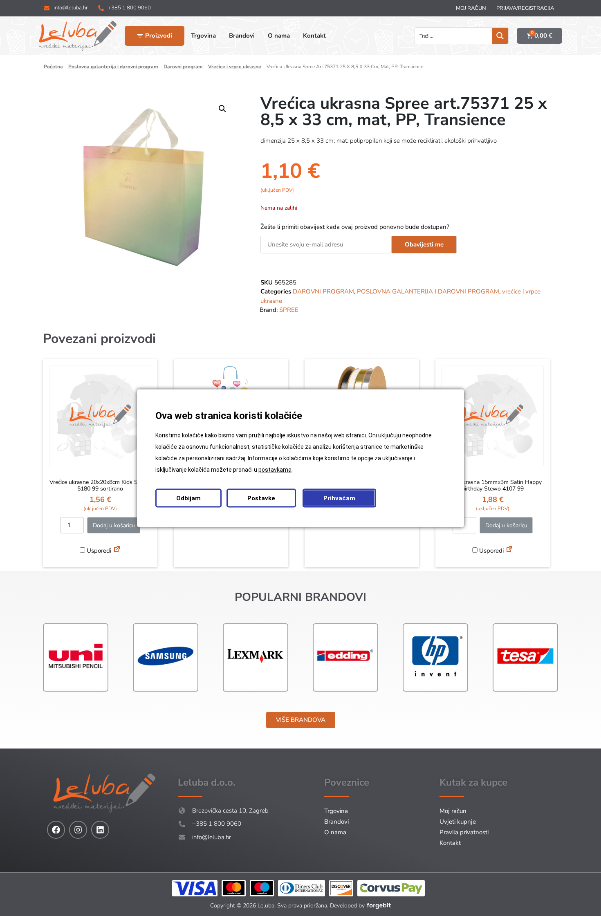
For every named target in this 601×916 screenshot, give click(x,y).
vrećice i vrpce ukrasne (234, 66)
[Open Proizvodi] (140, 35)
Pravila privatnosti (464, 832)
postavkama (275, 469)
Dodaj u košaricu (114, 525)
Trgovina (336, 811)
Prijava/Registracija (525, 8)
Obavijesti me (424, 244)
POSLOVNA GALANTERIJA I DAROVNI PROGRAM (113, 66)
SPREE (288, 310)
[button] (222, 108)
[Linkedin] (100, 830)
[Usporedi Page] (117, 550)
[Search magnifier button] (500, 36)
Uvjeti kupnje (458, 821)
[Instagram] (78, 830)
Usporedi (98, 550)
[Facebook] (56, 830)
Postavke (261, 498)
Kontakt (450, 843)
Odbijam (188, 498)
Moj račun (471, 8)
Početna (53, 66)
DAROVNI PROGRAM (183, 66)
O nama (335, 832)
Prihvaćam (339, 498)
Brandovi (336, 821)
